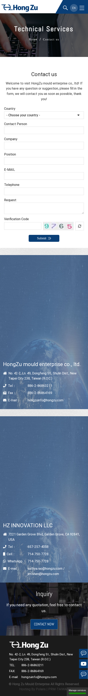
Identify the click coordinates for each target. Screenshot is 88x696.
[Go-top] (83, 684)
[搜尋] (65, 8)
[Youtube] (83, 663)
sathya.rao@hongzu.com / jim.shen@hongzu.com (46, 571)
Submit (41, 238)
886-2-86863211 (40, 386)
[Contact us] (83, 674)
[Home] (19, 8)
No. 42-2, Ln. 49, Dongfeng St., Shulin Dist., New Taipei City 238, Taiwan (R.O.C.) (42, 376)
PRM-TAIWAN (58, 689)
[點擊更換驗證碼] (79, 226)
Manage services (77, 690)
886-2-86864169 (40, 393)
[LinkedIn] (83, 653)
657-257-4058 (38, 547)
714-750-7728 (38, 554)
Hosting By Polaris (32, 689)
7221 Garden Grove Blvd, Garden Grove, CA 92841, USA (44, 537)
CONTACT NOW (44, 624)
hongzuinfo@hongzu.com (45, 400)
